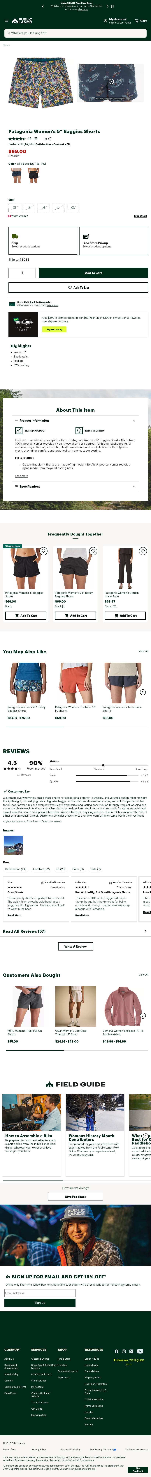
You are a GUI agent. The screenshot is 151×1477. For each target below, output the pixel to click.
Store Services (38, 1381)
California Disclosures (137, 1450)
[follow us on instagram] (125, 1351)
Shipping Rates (93, 1378)
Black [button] (8, 606)
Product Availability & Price (95, 1392)
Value (53, 775)
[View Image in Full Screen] (40, 83)
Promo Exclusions (94, 1406)
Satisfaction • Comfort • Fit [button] (53, 144)
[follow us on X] (132, 1351)
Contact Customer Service (40, 1394)
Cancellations (92, 1371)
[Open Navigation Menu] (6, 21)
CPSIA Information (94, 1399)
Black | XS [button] (111, 606)
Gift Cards (36, 1409)
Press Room (10, 1393)
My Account (37, 1387)
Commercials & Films (15, 1387)
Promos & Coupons (67, 1371)
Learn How (52, 305)
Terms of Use (9, 1450)
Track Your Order (40, 1402)
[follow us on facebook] (118, 1351)
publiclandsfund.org (85, 1469)
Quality (54, 781)
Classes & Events (40, 1359)
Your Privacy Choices (100, 1450)
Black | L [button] (60, 606)
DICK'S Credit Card (41, 1374)
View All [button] (143, 651)
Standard (99, 769)
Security (89, 1425)
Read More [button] (21, 476)
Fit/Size (54, 761)
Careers (8, 1381)
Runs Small (56, 769)
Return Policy (91, 1365)
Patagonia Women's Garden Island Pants (122, 595)
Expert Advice (92, 1359)
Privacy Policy (39, 1450)
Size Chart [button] (140, 215)
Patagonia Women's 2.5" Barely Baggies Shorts (74, 595)
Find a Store (64, 1359)
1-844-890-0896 (70, 1460)
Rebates (62, 1365)
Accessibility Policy (70, 1450)
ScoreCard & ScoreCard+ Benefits (44, 1366)
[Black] (33, 175)
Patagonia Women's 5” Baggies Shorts (24, 595)
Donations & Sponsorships (11, 1366)
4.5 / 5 (144, 781)
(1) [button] (49, 138)
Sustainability (11, 1374)
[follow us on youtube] (140, 1351)
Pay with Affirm (38, 1415)
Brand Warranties (94, 1418)
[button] (24, 260)
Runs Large (142, 769)
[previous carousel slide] (43, 6)
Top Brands (64, 1378)
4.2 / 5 (144, 775)
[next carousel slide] (108, 6)
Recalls (88, 1412)
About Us (9, 1359)
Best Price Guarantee (96, 1384)
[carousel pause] (112, 6)
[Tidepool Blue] (16, 175)
